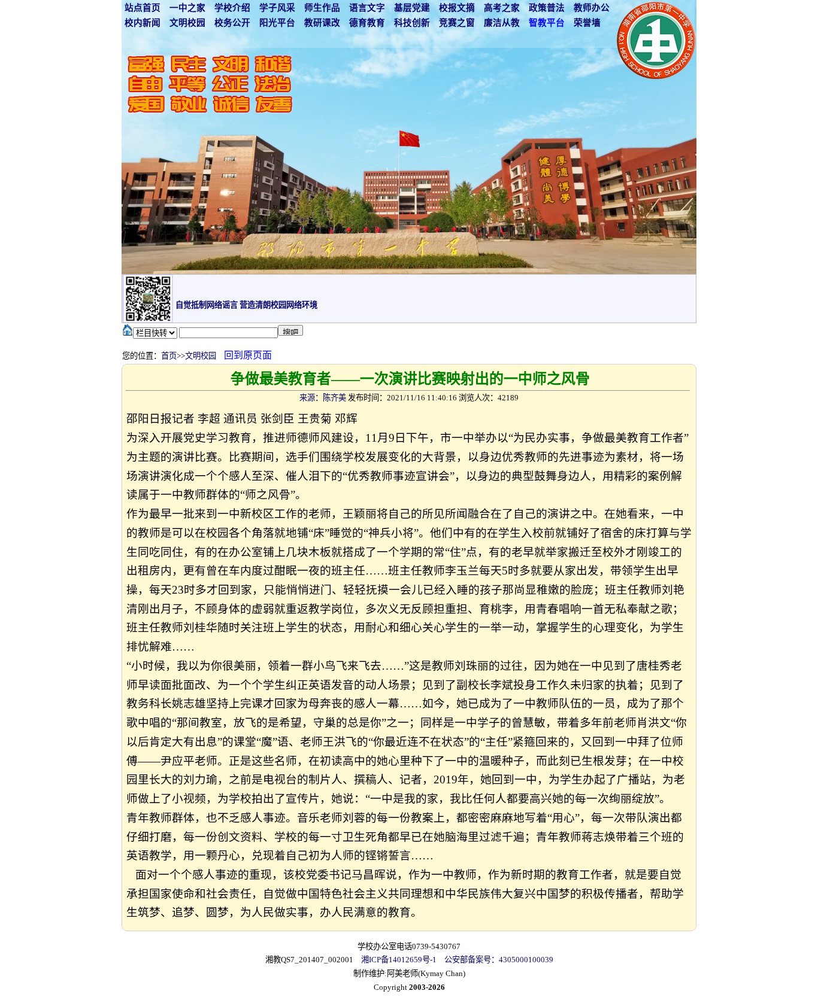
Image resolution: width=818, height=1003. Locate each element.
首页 (169, 355)
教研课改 (322, 23)
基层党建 (412, 8)
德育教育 (367, 23)
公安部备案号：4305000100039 (498, 959)
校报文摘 (457, 8)
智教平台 (547, 23)
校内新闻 (142, 23)
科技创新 (412, 23)
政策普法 (547, 8)
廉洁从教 (502, 23)
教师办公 (592, 8)
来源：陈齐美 (322, 397)
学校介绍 (232, 8)
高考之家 (502, 8)
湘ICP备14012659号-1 (399, 959)
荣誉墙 (587, 23)
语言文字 (367, 8)
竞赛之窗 (457, 23)
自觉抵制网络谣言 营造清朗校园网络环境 (246, 304)
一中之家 (187, 8)
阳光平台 (277, 23)
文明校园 (187, 23)
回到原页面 (248, 355)
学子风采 (277, 8)
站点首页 (142, 8)
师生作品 (322, 8)
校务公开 (232, 23)
